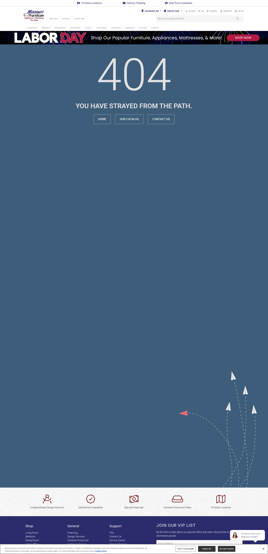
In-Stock (154, 28)
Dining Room (60, 28)
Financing (72, 532)
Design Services (76, 536)
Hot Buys (65, 18)
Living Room (32, 28)
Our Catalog (129, 119)
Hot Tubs (143, 28)
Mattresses (116, 28)
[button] (186, 11)
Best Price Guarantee (180, 3)
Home (102, 119)
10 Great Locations (91, 3)
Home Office (75, 28)
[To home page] (33, 15)
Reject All (207, 549)
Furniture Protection (78, 540)
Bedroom (46, 28)
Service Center (117, 540)
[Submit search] (237, 18)
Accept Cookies (227, 549)
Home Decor (101, 28)
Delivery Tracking (136, 3)
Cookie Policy (101, 551)
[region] (134, 549)
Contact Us (161, 119)
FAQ (111, 532)
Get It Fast (53, 18)
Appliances (130, 28)
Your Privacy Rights (185, 549)
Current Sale (79, 18)
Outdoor (88, 28)
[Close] (263, 549)
